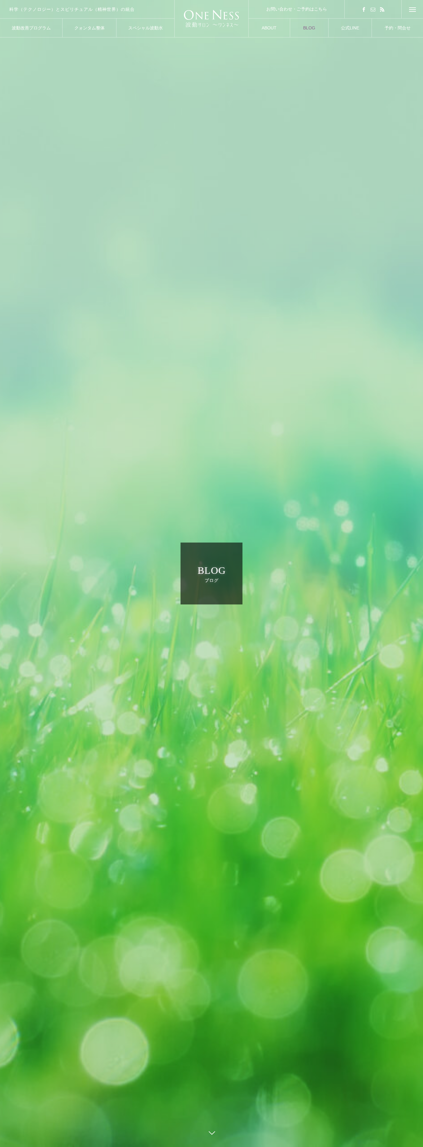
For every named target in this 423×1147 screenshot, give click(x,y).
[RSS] (382, 9)
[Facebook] (363, 9)
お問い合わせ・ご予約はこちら (296, 8)
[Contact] (373, 9)
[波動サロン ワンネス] (211, 18)
